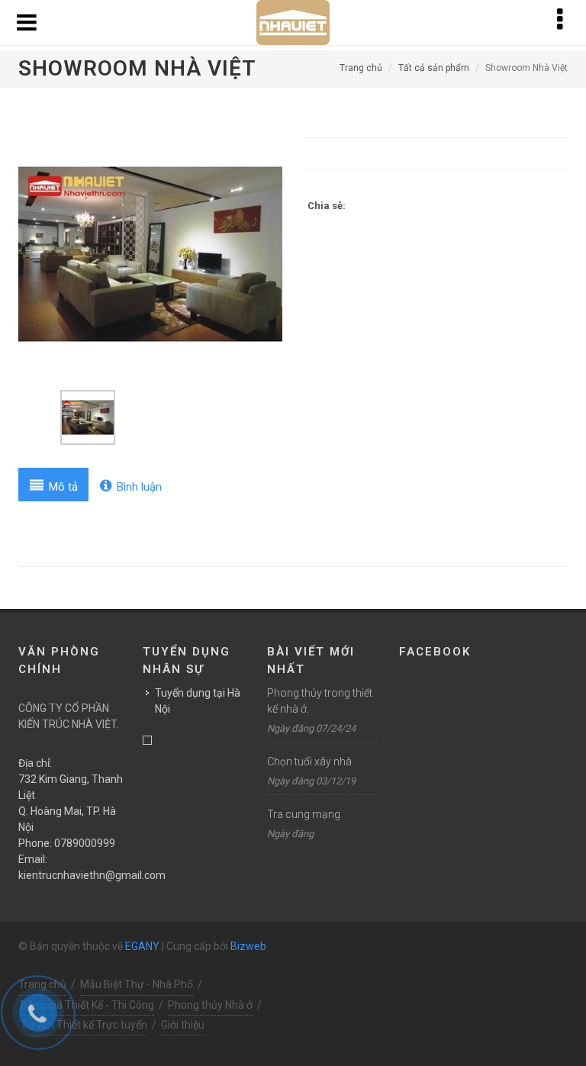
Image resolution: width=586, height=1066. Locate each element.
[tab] (53, 484)
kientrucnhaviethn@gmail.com (92, 875)
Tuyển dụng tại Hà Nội (197, 701)
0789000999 (84, 843)
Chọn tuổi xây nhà (309, 761)
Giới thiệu (182, 1025)
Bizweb (248, 946)
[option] (150, 254)
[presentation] (53, 484)
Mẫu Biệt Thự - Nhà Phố (136, 984)
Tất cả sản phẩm (433, 68)
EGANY (142, 946)
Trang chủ (361, 68)
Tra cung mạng (303, 814)
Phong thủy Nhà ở (210, 1005)
